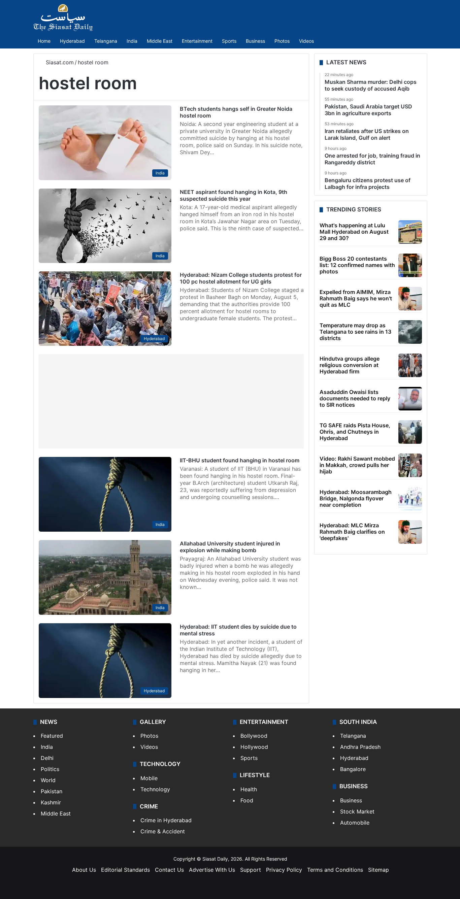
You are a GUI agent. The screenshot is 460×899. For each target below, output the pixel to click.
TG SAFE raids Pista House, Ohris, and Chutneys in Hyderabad (355, 431)
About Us (84, 869)
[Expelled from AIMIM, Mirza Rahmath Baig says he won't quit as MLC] (410, 298)
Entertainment (197, 41)
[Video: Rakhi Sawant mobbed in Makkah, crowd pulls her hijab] (410, 465)
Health (248, 789)
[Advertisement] (171, 401)
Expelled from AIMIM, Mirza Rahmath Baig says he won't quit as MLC (356, 298)
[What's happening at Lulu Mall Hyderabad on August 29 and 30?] (410, 232)
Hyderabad (72, 41)
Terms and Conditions (335, 869)
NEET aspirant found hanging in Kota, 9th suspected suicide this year (233, 195)
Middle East (159, 41)
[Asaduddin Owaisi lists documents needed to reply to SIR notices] (410, 398)
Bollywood (253, 735)
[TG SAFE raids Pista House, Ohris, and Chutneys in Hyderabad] (410, 432)
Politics (50, 769)
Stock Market (357, 811)
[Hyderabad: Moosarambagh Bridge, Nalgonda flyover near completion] (410, 498)
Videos (306, 41)
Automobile (354, 822)
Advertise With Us (212, 869)
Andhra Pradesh (360, 746)
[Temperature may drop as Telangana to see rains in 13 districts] (410, 332)
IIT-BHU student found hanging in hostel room (239, 460)
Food (246, 800)
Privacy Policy (284, 869)
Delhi (47, 758)
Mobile (149, 778)
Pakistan (51, 791)
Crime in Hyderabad (166, 820)
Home (44, 41)
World (48, 780)
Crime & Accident (162, 831)
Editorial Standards (125, 869)
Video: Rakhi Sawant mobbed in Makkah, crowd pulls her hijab (357, 465)
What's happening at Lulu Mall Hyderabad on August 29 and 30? (354, 231)
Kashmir (51, 802)
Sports (229, 41)
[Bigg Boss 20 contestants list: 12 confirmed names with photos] (410, 265)
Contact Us (169, 869)
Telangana (105, 41)
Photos (282, 41)
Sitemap (378, 869)
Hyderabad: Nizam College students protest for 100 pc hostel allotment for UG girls (241, 278)
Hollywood (254, 746)
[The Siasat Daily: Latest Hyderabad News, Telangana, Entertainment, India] (63, 17)
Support (250, 869)
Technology (155, 789)
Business (255, 41)
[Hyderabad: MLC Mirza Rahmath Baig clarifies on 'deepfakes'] (410, 532)
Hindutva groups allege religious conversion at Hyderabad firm (350, 365)
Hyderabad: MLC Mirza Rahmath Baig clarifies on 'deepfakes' (352, 531)
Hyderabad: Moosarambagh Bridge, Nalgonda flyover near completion (356, 498)
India (132, 41)
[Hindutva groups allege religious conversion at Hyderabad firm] (410, 365)
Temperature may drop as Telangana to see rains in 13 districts (355, 331)
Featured (52, 735)
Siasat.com (59, 62)
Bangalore (353, 769)
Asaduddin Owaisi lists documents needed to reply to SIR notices (355, 398)
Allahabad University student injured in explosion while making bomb (230, 547)
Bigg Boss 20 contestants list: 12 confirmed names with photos (357, 265)
